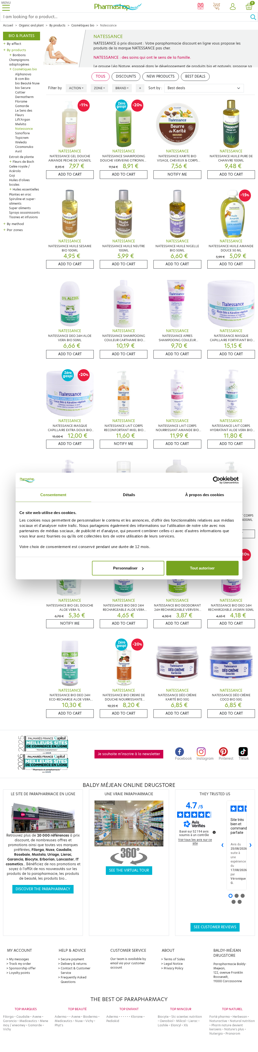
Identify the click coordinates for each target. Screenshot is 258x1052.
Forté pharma (219, 1016)
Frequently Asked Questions (73, 979)
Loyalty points (19, 973)
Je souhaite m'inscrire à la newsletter (129, 754)
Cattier (20, 92)
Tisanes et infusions (23, 217)
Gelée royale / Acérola (19, 168)
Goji (12, 175)
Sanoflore (22, 133)
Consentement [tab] (53, 494)
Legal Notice (173, 964)
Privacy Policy (173, 968)
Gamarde (22, 106)
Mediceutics (28, 1021)
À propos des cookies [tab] (204, 494)
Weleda (21, 142)
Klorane (137, 1016)
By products (57, 25)
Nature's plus (234, 1029)
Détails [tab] (129, 494)
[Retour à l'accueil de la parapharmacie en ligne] (118, 6)
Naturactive (218, 1021)
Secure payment (72, 959)
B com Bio (22, 79)
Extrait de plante (21, 157)
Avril (18, 151)
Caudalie (22, 1016)
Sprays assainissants (24, 212)
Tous (100, 76)
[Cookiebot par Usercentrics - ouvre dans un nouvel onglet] (217, 480)
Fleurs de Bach (23, 162)
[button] (233, 7)
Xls (186, 1025)
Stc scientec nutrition (186, 1016)
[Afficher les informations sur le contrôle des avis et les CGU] (214, 832)
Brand (120, 88)
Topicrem (21, 138)
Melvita (20, 124)
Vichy (7, 1029)
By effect (14, 43)
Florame (21, 101)
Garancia (10, 1021)
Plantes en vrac (20, 194)
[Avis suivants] (250, 845)
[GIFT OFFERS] (201, 7)
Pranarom (232, 1033)
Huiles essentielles (26, 189)
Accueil (8, 25)
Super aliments (20, 208)
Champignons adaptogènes (19, 62)
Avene (36, 1016)
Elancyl (176, 1025)
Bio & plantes (22, 36)
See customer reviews (215, 927)
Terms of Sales (174, 959)
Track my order (20, 964)
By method (15, 223)
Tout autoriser (202, 568)
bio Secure (22, 88)
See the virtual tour (129, 870)
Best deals (195, 76)
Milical (181, 1021)
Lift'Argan (22, 119)
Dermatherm (24, 97)
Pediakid (112, 1021)
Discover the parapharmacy (43, 889)
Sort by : (155, 88)
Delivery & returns (74, 964)
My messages (19, 959)
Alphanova (23, 74)
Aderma (61, 1016)
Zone (98, 88)
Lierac (193, 1021)
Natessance (24, 128)
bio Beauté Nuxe (27, 83)
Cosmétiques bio (82, 25)
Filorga (8, 1016)
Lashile (163, 1025)
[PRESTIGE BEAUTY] (217, 7)
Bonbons (19, 55)
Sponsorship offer (22, 968)
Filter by (55, 88)
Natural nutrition (242, 1021)
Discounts (126, 76)
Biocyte (163, 1016)
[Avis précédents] (222, 845)
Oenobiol (166, 1021)
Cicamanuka (24, 147)
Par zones (15, 230)
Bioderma (90, 1016)
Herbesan (240, 1016)
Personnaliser (125, 568)
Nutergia (216, 1033)
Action (75, 88)
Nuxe (79, 1021)
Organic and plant (31, 25)
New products (161, 76)
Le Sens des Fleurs (23, 112)
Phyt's (59, 1025)
